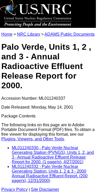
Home (7, 34)
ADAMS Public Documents (69, 34)
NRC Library (28, 34)
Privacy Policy (14, 189)
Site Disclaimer (45, 189)
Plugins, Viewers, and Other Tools (32, 139)
